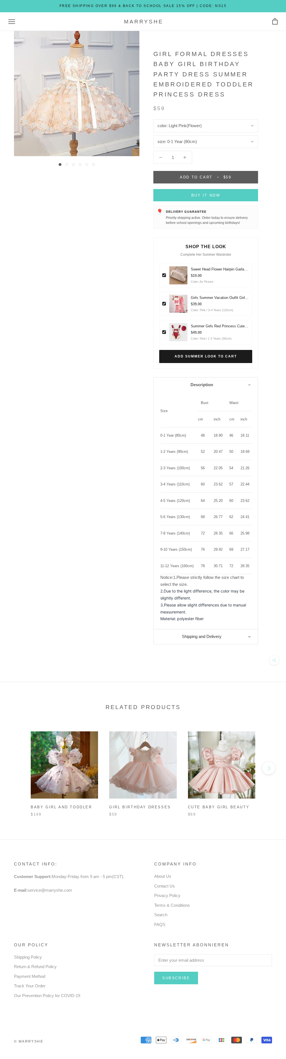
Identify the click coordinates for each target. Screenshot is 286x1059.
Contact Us (164, 886)
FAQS (159, 924)
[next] (268, 768)
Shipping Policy (28, 957)
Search (160, 914)
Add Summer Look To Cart (206, 356)
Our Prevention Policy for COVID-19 (47, 995)
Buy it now (205, 195)
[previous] (17, 768)
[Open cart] (275, 21)
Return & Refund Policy (35, 966)
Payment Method (29, 976)
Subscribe (176, 978)
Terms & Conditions (172, 905)
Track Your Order (30, 985)
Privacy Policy (167, 895)
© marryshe (28, 1041)
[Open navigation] (11, 21)
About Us (162, 876)
